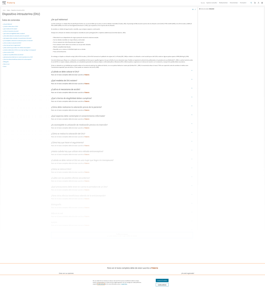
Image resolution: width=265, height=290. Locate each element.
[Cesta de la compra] (255, 3)
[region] (132, 282)
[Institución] (262, 3)
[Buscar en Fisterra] (251, 3)
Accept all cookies (162, 280)
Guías (203, 3)
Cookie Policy (124, 284)
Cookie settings (101, 284)
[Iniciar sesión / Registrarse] (258, 3)
